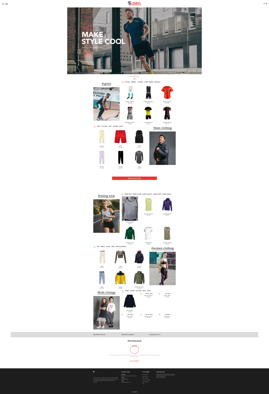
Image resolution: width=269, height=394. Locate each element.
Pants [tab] (144, 290)
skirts (173, 374)
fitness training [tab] (148, 82)
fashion (162, 374)
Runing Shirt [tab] (128, 194)
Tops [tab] (98, 246)
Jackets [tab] (108, 246)
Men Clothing (145, 378)
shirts (169, 374)
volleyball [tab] (140, 82)
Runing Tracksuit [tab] (147, 194)
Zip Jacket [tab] (138, 290)
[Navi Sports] (134, 3)
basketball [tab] (157, 82)
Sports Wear (145, 376)
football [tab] (127, 82)
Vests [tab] (110, 126)
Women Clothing (146, 380)
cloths (158, 374)
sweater (163, 377)
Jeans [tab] (113, 246)
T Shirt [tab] (98, 126)
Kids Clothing (145, 381)
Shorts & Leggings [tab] (121, 246)
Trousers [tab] (115, 126)
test (143, 383)
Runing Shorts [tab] (157, 194)
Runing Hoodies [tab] (137, 194)
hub (166, 374)
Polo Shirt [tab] (104, 126)
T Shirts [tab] (127, 290)
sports (158, 377)
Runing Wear (145, 374)
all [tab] (123, 82)
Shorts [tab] (121, 126)
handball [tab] (133, 82)
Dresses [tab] (103, 246)
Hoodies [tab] (132, 290)
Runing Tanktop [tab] (167, 194)
